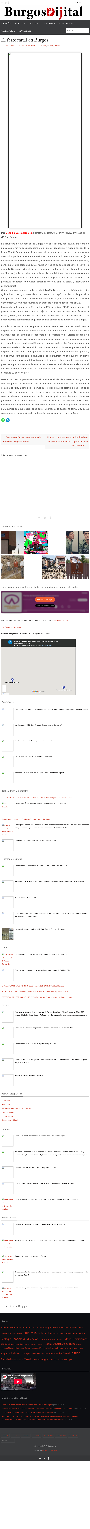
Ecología (6, 1339)
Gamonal (15, 1344)
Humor (79, 1344)
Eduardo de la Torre (60, 620)
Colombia (19, 1334)
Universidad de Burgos (62, 1360)
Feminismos (80, 1339)
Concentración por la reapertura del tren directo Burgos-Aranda (21, 439)
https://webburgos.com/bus (11, 627)
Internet (80, 1348)
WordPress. (53, 1451)
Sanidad (6, 1359)
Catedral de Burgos (8, 1334)
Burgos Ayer (36, 1328)
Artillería (12, 1327)
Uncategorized (44, 1359)
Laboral (15, 1353)
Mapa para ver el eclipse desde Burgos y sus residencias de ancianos (28, 1412)
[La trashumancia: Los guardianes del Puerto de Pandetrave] (54, 567)
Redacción (9, 46)
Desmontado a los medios (72, 1333)
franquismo (6, 1344)
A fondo (4, 1327)
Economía (18, 1339)
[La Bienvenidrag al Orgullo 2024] (36, 543)
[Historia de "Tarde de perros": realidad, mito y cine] (77, 543)
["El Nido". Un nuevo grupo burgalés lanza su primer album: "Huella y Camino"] (12, 567)
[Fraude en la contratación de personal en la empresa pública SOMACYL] (77, 567)
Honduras (40, 1344)
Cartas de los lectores (72, 1327)
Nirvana (44, 1451)
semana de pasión (17, 1360)
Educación (31, 1339)
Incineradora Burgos (70, 1348)
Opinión (43, 46)
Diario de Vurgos (8, 1112)
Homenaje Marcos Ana (28, 1344)
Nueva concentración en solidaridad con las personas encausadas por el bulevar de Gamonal (67, 441)
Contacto (79, 2)
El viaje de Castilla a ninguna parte (50, 1339)
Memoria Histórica (36, 1354)
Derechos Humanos (46, 1333)
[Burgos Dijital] (2, 2)
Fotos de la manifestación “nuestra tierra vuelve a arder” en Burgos (27, 1405)
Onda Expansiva (8, 1116)
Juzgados (6, 1353)
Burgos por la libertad (51, 1327)
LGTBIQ (24, 1353)
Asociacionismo (24, 1327)
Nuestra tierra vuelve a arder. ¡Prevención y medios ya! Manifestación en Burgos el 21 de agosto (37, 1408)
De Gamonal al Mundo (10, 1120)
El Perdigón (6, 1100)
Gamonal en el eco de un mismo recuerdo (17, 1108)
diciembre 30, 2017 (27, 46)
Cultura (28, 1333)
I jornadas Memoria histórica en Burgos (47, 1348)
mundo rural (51, 1353)
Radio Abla (6, 1104)
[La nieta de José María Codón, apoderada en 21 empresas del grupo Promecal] (12, 543)
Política (50, 46)
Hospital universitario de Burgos (60, 1344)
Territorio (58, 46)
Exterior (67, 1339)
